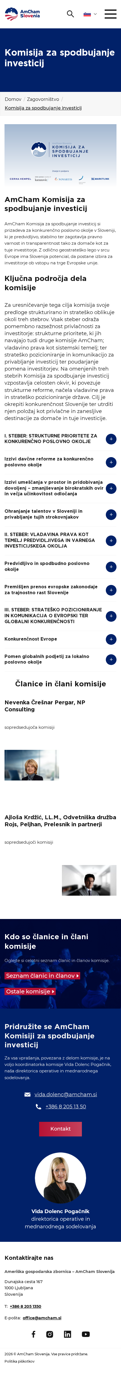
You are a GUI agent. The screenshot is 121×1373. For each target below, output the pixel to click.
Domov (13, 99)
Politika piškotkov (20, 1361)
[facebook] (33, 1334)
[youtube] (86, 1334)
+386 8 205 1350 (25, 1306)
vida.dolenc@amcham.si (66, 1094)
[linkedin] (67, 1334)
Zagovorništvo (43, 99)
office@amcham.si (42, 1317)
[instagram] (49, 1334)
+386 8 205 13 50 (66, 1107)
